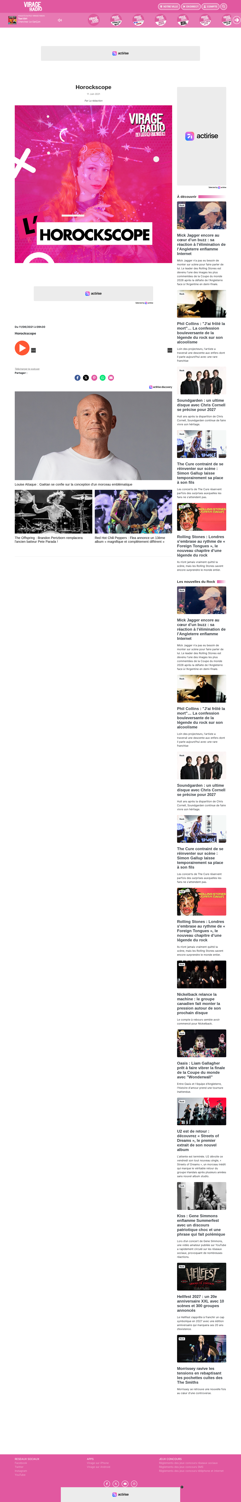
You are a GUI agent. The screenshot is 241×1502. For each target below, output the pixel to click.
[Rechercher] (223, 6)
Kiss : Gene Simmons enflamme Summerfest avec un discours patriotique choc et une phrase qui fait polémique (201, 1225)
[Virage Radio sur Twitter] (116, 1484)
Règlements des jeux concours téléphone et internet (191, 1470)
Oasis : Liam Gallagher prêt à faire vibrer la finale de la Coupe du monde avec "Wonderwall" (201, 1070)
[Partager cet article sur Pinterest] (93, 379)
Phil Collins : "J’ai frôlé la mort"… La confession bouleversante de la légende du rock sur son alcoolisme (201, 332)
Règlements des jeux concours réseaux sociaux (188, 1463)
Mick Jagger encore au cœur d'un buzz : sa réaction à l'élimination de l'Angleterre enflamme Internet (201, 244)
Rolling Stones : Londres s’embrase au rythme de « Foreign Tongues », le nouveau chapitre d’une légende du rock (201, 546)
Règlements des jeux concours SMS (181, 1466)
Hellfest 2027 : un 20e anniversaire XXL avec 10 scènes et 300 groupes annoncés (200, 1303)
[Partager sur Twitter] (85, 379)
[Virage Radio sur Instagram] (134, 1484)
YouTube (20, 1474)
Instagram (21, 1470)
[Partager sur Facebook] (76, 379)
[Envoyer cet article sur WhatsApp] (102, 379)
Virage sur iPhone (98, 1463)
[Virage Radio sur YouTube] (125, 1484)
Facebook (21, 1463)
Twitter (19, 1466)
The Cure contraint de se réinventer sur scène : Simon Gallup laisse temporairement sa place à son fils (200, 473)
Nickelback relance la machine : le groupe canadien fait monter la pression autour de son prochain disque (199, 1003)
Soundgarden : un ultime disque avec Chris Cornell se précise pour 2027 (201, 405)
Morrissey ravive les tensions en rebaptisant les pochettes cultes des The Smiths (199, 1375)
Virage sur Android (98, 1466)
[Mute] (59, 20)
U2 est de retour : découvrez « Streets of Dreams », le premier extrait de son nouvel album (198, 1140)
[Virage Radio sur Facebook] (107, 1484)
